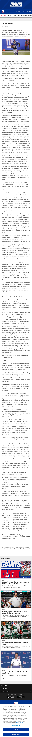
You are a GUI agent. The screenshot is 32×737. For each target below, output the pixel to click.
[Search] (27, 11)
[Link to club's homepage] (3, 11)
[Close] (29, 706)
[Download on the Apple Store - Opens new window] (10, 697)
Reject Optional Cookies (16, 729)
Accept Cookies (16, 734)
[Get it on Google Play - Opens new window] (20, 698)
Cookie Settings (16, 725)
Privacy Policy (19, 722)
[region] (16, 720)
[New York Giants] (16, 704)
